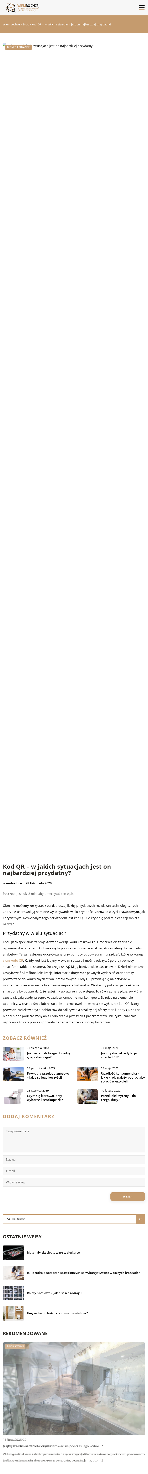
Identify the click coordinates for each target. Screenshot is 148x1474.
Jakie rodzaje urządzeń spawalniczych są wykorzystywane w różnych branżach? (83, 1273)
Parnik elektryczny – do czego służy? (118, 1098)
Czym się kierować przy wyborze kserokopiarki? (45, 1098)
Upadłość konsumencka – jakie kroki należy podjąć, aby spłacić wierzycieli (123, 1077)
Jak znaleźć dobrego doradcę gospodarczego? (48, 1055)
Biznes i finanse (18, 47)
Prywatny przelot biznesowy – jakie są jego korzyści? (48, 1075)
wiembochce (12, 883)
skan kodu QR (13, 960)
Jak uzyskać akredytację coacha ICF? (119, 1055)
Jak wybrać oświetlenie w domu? (27, 1446)
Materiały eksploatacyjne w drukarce (53, 1252)
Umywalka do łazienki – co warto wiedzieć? (57, 1313)
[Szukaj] (140, 1219)
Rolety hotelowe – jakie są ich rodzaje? (54, 1293)
